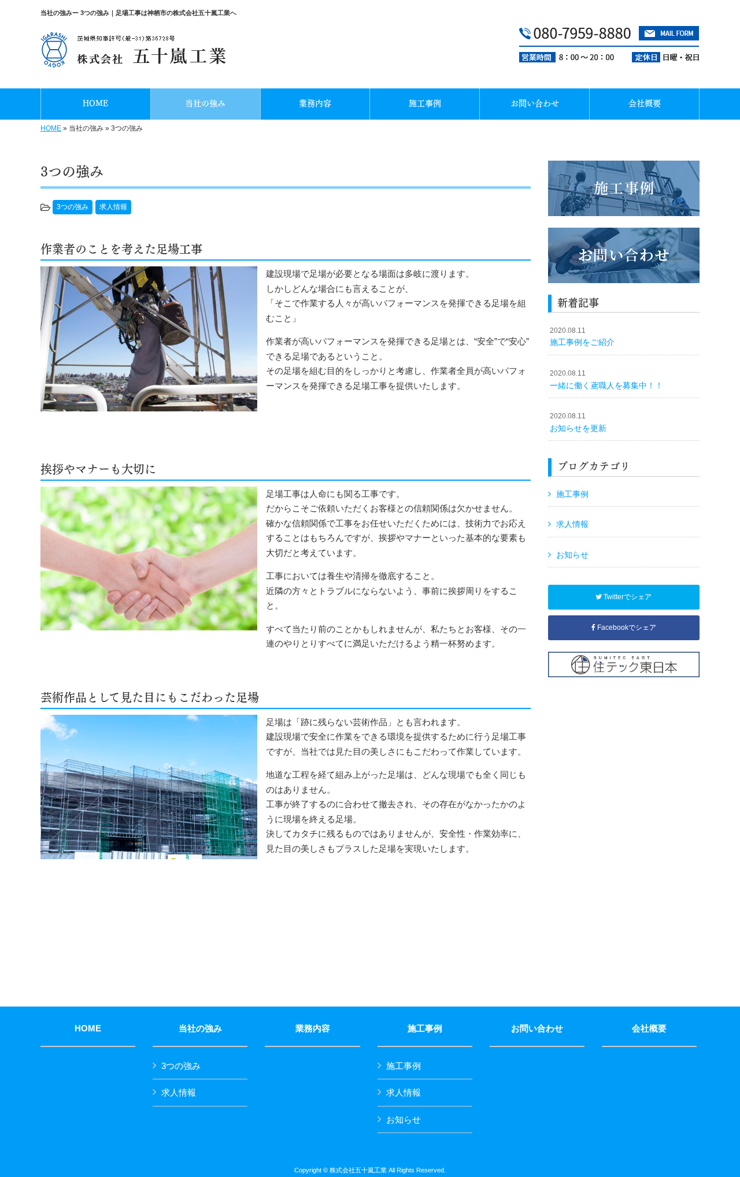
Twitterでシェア (627, 597)
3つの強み (72, 207)
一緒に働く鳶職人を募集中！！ (606, 379)
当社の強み (200, 1028)
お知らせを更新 (578, 422)
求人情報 (113, 207)
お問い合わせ (537, 1028)
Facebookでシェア (625, 627)
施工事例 (572, 494)
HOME (50, 128)
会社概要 (649, 1028)
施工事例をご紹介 (582, 336)
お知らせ (572, 554)
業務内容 (312, 1028)
